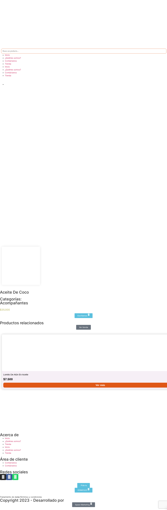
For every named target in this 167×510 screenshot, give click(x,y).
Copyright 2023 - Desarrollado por (32, 500)
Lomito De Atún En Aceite (15, 374)
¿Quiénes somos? (13, 58)
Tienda (8, 64)
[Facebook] (9, 477)
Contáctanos (11, 61)
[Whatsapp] (15, 477)
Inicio (7, 55)
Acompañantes (14, 303)
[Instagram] (3, 477)
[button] (2, 361)
